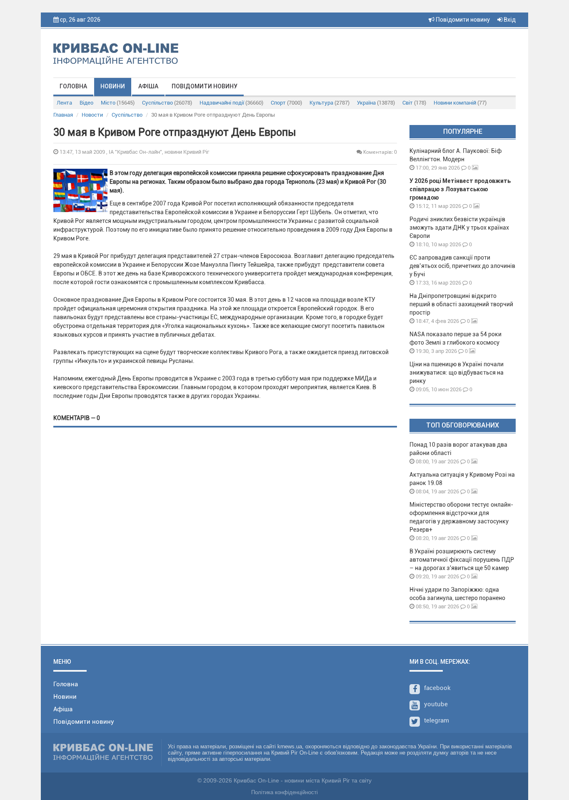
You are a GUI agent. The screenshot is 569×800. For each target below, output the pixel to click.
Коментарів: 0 (379, 151)
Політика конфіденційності (284, 792)
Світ (414, 103)
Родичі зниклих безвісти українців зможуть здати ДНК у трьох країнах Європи (459, 227)
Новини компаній (460, 103)
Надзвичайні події (231, 103)
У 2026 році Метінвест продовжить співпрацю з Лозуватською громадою (460, 189)
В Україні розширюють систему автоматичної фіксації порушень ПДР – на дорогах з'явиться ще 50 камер (461, 559)
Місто (118, 103)
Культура (329, 103)
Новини (112, 86)
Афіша (148, 86)
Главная (63, 115)
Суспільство (167, 103)
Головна (73, 86)
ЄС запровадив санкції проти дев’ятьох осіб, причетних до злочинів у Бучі (462, 266)
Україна (376, 103)
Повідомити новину (462, 19)
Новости (92, 115)
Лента (64, 103)
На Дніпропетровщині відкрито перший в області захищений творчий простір (461, 304)
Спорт (286, 103)
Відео (86, 103)
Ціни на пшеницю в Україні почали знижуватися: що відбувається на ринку (456, 372)
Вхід (509, 19)
